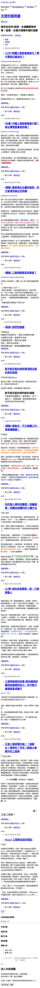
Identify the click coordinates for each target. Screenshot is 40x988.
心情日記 (17, 35)
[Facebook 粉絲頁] (1, 921)
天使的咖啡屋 (11, 16)
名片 (6, 44)
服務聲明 (22, 960)
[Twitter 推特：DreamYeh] (4, 921)
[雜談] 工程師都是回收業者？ (21, 272)
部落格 (7, 42)
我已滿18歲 (5, 985)
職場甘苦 (17, 111)
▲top (3, 115)
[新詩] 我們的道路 (14, 327)
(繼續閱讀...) (5, 103)
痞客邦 (12, 107)
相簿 (6, 39)
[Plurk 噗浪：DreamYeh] (6, 921)
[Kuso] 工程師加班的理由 (18, 839)
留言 (16, 107)
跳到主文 (4, 22)
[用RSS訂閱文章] (8, 921)
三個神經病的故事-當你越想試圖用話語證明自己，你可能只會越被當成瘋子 (21, 685)
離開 (11, 985)
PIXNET (9, 958)
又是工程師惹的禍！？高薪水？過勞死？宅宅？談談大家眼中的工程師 (21, 748)
